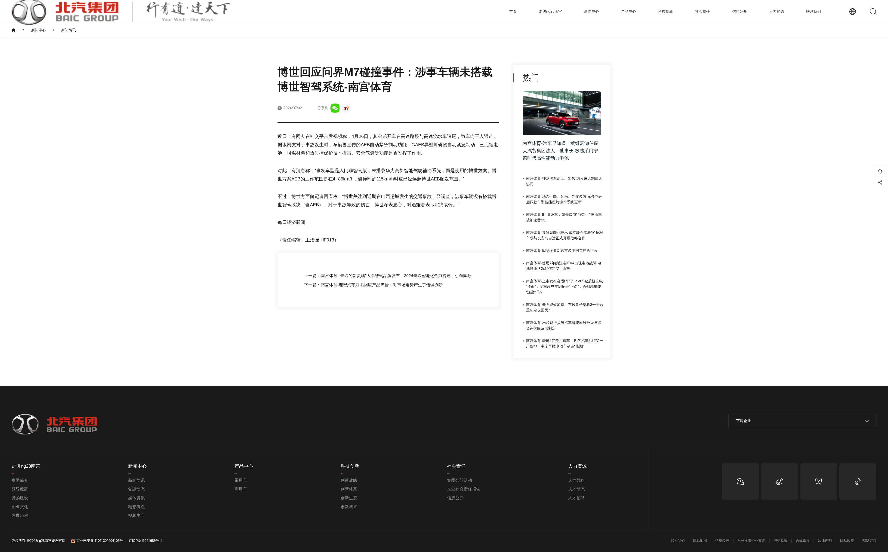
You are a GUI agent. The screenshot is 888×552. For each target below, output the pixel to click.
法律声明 (825, 541)
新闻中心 (38, 30)
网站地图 (700, 541)
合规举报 (803, 541)
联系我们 (813, 11)
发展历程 (20, 515)
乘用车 (240, 480)
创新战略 (349, 480)
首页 (513, 11)
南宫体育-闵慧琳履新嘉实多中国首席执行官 (562, 251)
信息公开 (455, 498)
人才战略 (576, 480)
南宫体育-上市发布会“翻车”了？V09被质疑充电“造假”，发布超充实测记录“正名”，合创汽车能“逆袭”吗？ (564, 286)
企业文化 (20, 506)
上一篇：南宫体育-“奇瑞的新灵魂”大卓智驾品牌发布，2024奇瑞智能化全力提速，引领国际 (388, 275)
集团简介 (20, 480)
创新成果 (349, 506)
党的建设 (20, 498)
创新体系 (349, 489)
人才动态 (576, 489)
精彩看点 (136, 506)
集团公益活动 (459, 480)
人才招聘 (576, 498)
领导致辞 (20, 489)
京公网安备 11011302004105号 (99, 541)
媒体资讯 (136, 498)
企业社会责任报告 (463, 489)
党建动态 (136, 489)
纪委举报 (780, 541)
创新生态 (349, 498)
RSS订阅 (869, 541)
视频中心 (136, 515)
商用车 (240, 489)
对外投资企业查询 (751, 541)
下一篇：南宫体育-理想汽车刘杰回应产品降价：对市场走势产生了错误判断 (373, 285)
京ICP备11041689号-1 (145, 541)
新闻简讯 (68, 30)
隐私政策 (847, 541)
